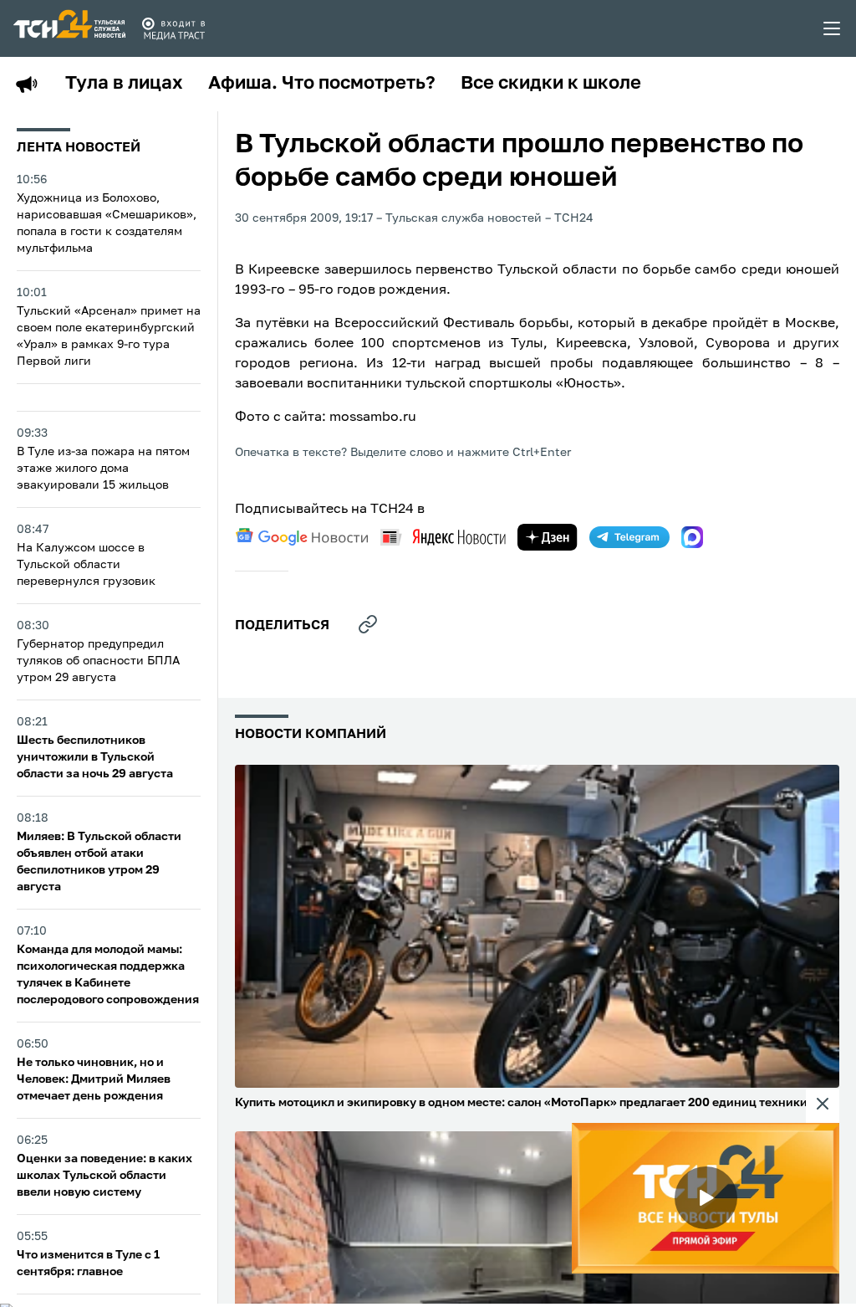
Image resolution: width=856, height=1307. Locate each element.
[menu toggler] (833, 28)
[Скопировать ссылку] (368, 624)
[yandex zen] (547, 537)
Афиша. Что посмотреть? (322, 83)
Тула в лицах (124, 83)
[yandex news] (443, 537)
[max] (692, 537)
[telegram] (629, 537)
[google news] (302, 537)
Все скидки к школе (551, 83)
